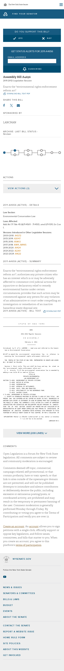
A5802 (17, 242)
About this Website (16, 649)
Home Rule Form (14, 638)
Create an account (13, 526)
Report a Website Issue (18, 632)
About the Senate (15, 617)
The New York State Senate (18, 5)
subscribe (35, 69)
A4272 (18, 236)
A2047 (17, 239)
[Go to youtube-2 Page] (5, 576)
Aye (20, 38)
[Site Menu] (61, 4)
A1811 (16, 245)
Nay (49, 38)
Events (7, 611)
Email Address (17, 57)
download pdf (53, 311)
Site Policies (11, 643)
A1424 (18, 248)
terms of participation (28, 545)
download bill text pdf (18, 94)
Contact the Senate (16, 626)
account (34, 526)
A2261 (18, 251)
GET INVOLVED (12, 655)
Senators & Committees (19, 593)
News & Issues (12, 587)
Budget (8, 605)
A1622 (18, 254)
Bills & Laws (11, 599)
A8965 (23, 245)
